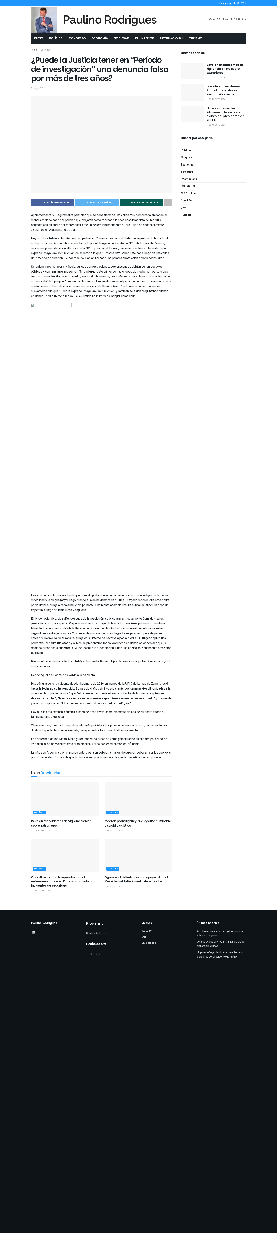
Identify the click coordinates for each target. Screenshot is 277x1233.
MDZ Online (238, 19)
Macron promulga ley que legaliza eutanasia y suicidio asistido (138, 823)
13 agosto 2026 (114, 886)
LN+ (225, 19)
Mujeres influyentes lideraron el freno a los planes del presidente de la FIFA (225, 114)
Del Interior (144, 38)
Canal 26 (214, 19)
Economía (100, 38)
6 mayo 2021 (38, 88)
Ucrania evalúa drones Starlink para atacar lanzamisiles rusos (223, 90)
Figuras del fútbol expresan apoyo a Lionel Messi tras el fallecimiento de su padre (136, 879)
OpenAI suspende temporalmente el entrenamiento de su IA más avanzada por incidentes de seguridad (63, 881)
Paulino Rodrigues (110, 19)
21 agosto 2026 (41, 830)
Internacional (171, 38)
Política (56, 38)
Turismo (195, 38)
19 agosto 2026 (114, 830)
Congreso (77, 38)
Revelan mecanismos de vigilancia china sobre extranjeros (61, 823)
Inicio (38, 38)
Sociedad (121, 38)
